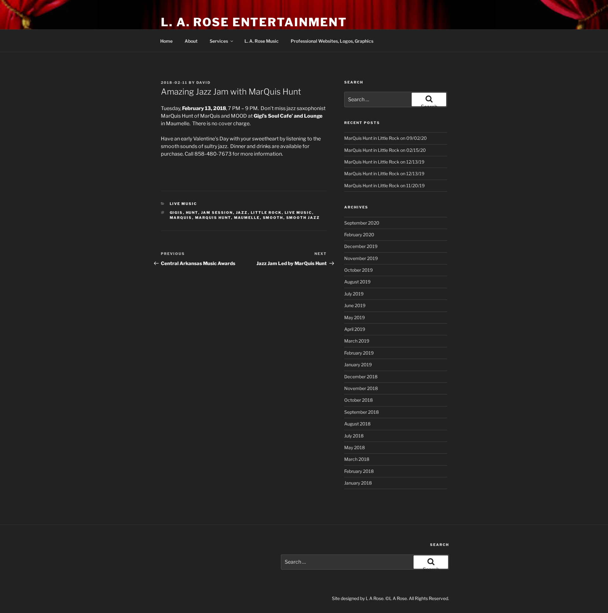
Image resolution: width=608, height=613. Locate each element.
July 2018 (354, 435)
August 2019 (357, 281)
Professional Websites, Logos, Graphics (332, 41)
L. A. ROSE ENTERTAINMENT (254, 22)
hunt (192, 212)
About (191, 41)
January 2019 (358, 364)
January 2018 (358, 483)
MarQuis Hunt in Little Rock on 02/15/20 (385, 150)
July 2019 (354, 293)
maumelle (247, 217)
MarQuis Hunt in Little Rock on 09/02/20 (385, 138)
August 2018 (357, 423)
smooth (273, 217)
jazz (242, 212)
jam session (217, 212)
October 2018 (358, 400)
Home (166, 41)
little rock (266, 212)
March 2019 (356, 341)
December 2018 (360, 376)
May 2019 (354, 317)
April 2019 (354, 329)
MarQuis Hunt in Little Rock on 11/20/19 (384, 185)
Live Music (183, 203)
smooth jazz (303, 217)
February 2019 (359, 353)
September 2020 (361, 223)
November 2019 (361, 258)
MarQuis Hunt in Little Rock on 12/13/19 (384, 161)
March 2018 (356, 459)
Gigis (176, 212)
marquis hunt (213, 217)
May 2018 (354, 447)
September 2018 (361, 412)
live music (298, 212)
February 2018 (359, 471)
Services (219, 41)
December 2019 (360, 246)
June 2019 (354, 305)
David (203, 82)
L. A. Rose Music (261, 41)
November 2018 (361, 388)
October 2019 (358, 270)
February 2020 (359, 234)
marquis (181, 217)
